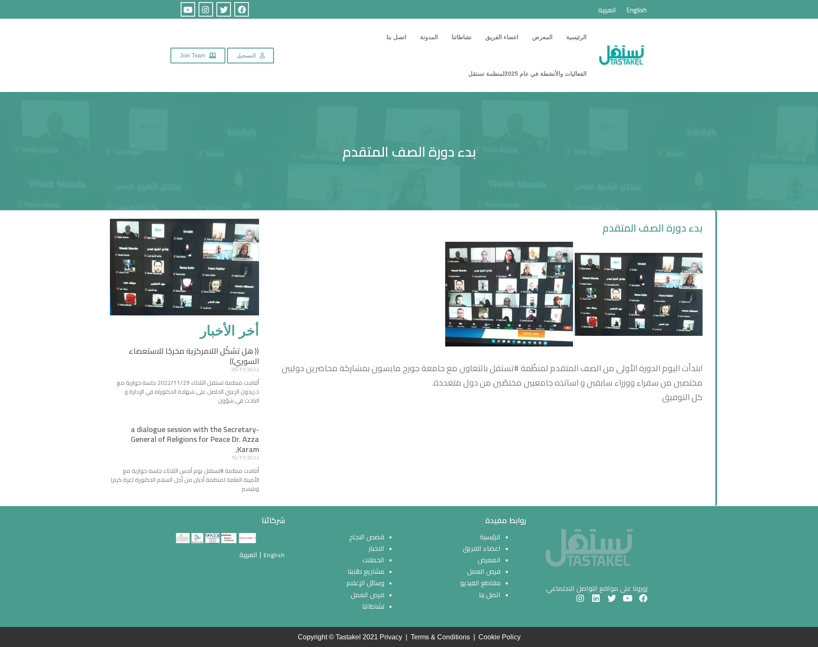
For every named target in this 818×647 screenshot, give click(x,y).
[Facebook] (241, 9)
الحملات (373, 559)
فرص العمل (484, 571)
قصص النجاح (366, 536)
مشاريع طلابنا (366, 571)
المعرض (542, 37)
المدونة (429, 37)
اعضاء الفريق (501, 37)
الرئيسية (576, 37)
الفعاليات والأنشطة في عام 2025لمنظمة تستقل (527, 73)
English (636, 9)
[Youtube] (188, 9)
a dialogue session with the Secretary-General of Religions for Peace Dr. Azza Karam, (195, 439)
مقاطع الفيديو (480, 582)
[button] (250, 55)
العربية (607, 9)
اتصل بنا (396, 37)
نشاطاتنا (462, 37)
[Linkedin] (596, 598)
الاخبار (376, 548)
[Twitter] (223, 9)
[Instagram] (206, 9)
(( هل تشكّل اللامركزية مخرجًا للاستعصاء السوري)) (194, 356)
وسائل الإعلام (365, 582)
